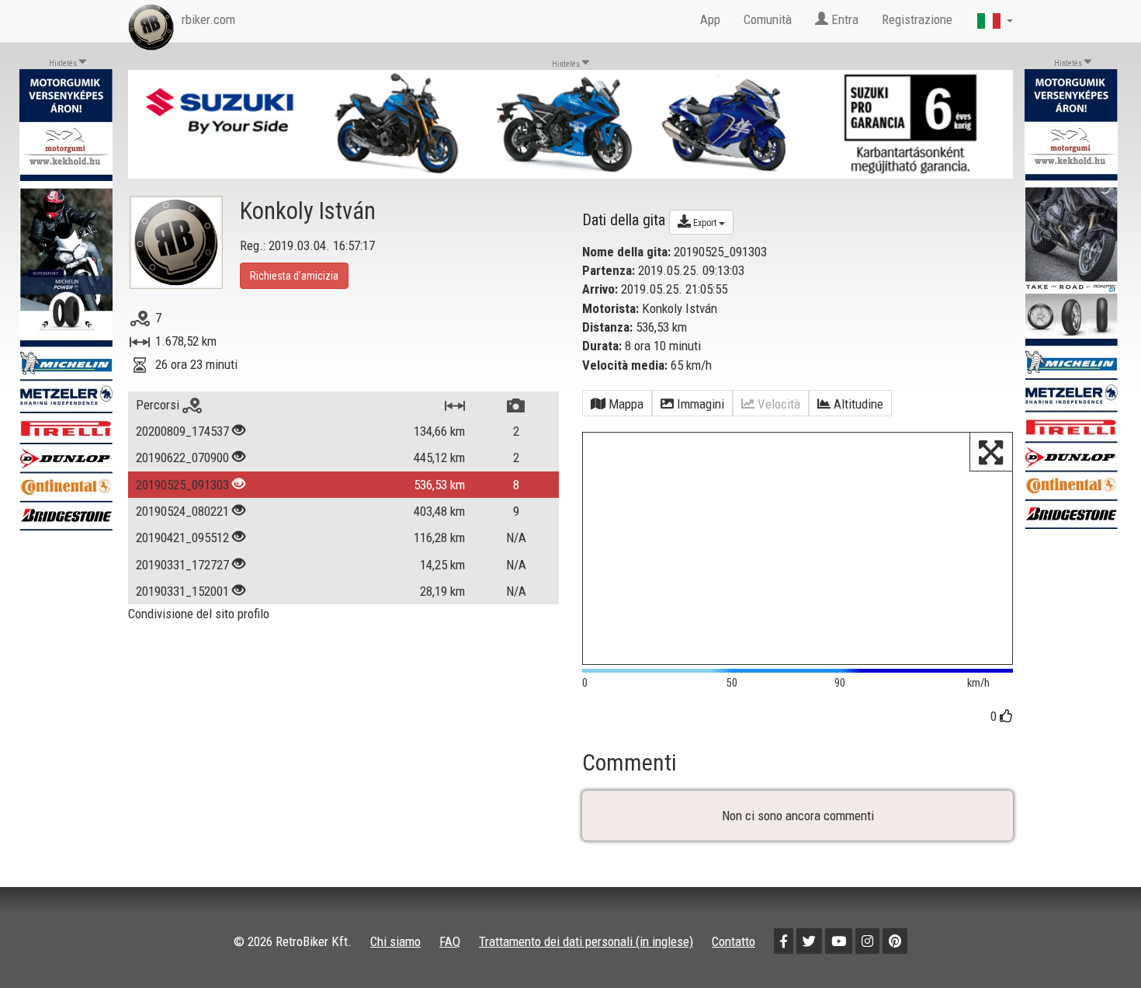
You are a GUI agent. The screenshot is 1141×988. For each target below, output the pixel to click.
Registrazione (917, 19)
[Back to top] (1096, 943)
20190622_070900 (182, 457)
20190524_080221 (182, 511)
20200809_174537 (182, 431)
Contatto (733, 941)
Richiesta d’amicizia (294, 276)
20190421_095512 (182, 537)
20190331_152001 (182, 591)
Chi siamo (395, 941)
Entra (843, 19)
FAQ (449, 941)
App (710, 19)
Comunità (768, 19)
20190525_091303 (182, 484)
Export (705, 222)
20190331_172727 (182, 564)
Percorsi (159, 404)
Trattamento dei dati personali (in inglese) (586, 941)
